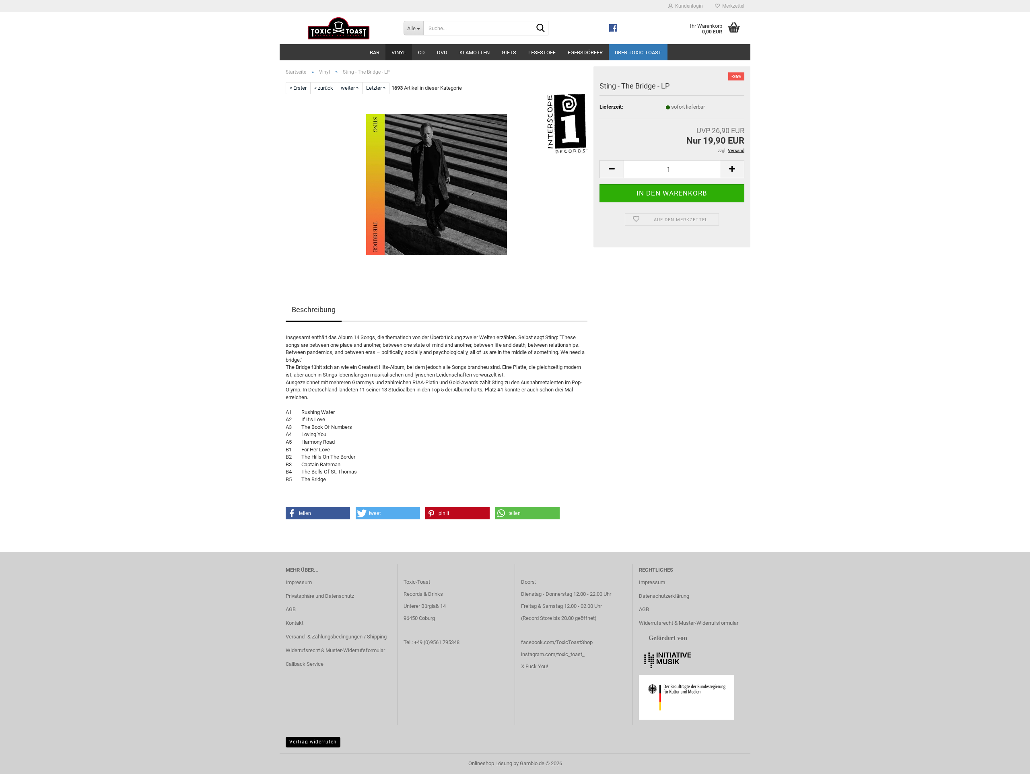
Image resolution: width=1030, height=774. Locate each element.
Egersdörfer (585, 52)
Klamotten (474, 52)
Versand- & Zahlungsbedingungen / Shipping (336, 637)
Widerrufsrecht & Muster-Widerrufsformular (335, 650)
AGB (291, 609)
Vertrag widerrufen (313, 742)
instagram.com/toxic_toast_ (553, 654)
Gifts (509, 52)
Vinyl (398, 52)
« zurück (323, 88)
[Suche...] (540, 28)
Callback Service (304, 664)
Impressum (299, 582)
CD (421, 52)
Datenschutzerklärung (664, 596)
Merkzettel (732, 6)
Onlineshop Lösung (490, 763)
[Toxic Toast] (338, 28)
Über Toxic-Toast (638, 52)
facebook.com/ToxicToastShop (557, 642)
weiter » (349, 88)
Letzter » (375, 88)
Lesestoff (542, 52)
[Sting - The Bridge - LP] (436, 184)
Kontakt (294, 623)
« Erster (298, 88)
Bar (374, 52)
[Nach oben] (1008, 762)
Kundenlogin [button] (688, 6)
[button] (611, 169)
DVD (442, 52)
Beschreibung (314, 309)
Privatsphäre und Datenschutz (320, 596)
